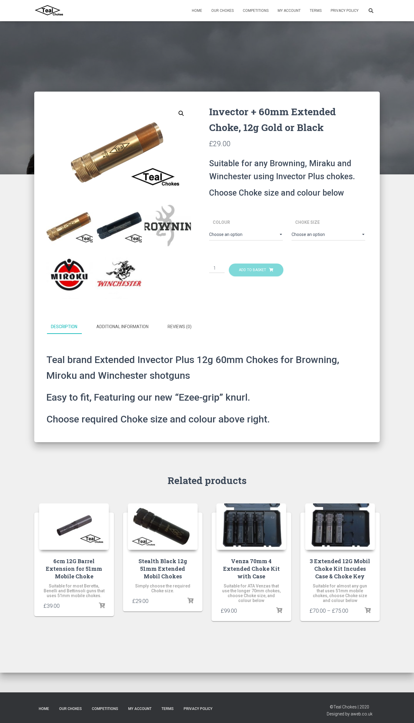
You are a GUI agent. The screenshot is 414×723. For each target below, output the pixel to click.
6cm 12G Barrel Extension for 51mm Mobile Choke (74, 568)
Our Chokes (222, 10)
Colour (221, 222)
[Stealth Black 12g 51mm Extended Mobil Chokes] (163, 526)
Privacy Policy (345, 10)
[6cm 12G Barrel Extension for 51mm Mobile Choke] (74, 526)
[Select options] (190, 601)
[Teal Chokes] (49, 10)
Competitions (256, 10)
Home (197, 10)
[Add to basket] (102, 606)
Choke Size (307, 222)
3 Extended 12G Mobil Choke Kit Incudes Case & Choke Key (340, 568)
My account (289, 10)
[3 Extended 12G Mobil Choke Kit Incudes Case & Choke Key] (340, 526)
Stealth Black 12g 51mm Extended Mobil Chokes (163, 568)
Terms (316, 10)
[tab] (68, 327)
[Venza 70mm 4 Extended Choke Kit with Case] (251, 526)
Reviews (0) (180, 326)
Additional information (122, 326)
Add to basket (252, 270)
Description (64, 326)
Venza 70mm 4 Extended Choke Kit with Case (251, 568)
